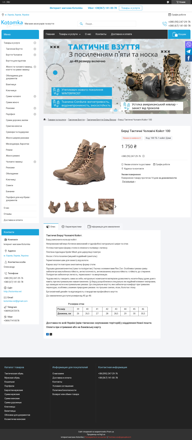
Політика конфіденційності (119, 437)
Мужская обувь (12, 378)
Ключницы (9, 406)
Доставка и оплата (121, 34)
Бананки (10, 191)
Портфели (9, 386)
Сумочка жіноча (14, 126)
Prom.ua (110, 432)
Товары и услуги (130, 8)
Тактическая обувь (13, 373)
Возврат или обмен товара (65, 394)
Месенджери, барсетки (17, 144)
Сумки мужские (12, 394)
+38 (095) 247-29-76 (108, 373)
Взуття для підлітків (16, 61)
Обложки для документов (17, 415)
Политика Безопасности (64, 390)
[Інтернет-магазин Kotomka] (12, 23)
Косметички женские (15, 419)
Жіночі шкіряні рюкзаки (17, 138)
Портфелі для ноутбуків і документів (18, 198)
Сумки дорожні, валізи (17, 120)
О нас (88, 34)
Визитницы (10, 411)
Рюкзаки (10, 108)
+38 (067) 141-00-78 (108, 378)
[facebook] (47, 334)
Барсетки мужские (13, 390)
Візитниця (11, 84)
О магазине (58, 373)
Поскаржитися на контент (96, 437)
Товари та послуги (57, 120)
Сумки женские (12, 398)
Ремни (9, 150)
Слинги (9, 185)
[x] (51, 334)
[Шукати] (81, 24)
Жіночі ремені (13, 156)
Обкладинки (12, 173)
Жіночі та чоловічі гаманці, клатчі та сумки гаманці (19, 68)
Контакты (101, 34)
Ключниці (11, 179)
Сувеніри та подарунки (17, 132)
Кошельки (9, 382)
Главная (50, 34)
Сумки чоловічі (13, 96)
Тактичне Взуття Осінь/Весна (101, 120)
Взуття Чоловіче (14, 55)
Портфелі (10, 114)
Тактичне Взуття (76, 120)
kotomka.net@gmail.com (16, 301)
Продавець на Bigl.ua (96, 434)
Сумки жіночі (12, 102)
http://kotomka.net (13, 291)
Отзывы (8, 214)
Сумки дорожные (13, 402)
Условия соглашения (62, 386)
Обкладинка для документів (14, 77)
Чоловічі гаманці (14, 162)
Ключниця (11, 90)
